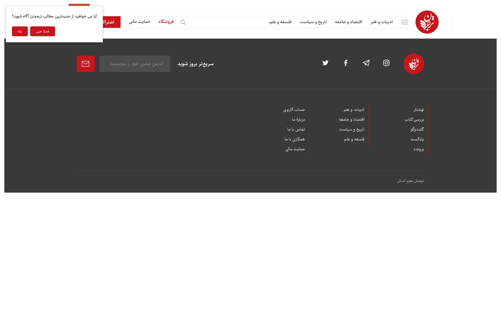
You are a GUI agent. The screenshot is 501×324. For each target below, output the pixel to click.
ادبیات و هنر (382, 22)
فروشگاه (166, 21)
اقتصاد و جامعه (348, 22)
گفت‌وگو (417, 130)
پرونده (419, 149)
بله (20, 31)
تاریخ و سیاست (313, 22)
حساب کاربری (294, 110)
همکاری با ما (294, 139)
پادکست (417, 139)
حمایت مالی (139, 21)
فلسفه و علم (280, 22)
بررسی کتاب (414, 120)
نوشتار (418, 110)
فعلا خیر (42, 31)
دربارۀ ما (298, 120)
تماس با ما (296, 130)
